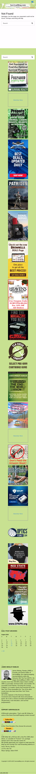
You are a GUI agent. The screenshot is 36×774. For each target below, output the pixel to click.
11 (11, 642)
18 (11, 644)
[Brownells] (18, 260)
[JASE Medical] (18, 595)
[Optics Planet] (18, 532)
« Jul (2, 651)
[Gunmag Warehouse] (18, 325)
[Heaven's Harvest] (18, 294)
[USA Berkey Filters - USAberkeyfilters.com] (18, 475)
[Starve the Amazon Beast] (18, 454)
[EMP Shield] (18, 496)
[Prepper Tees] (18, 553)
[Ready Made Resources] (18, 123)
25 (11, 645)
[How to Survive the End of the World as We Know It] (18, 386)
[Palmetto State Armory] (18, 159)
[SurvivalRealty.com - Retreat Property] (18, 76)
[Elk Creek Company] (18, 356)
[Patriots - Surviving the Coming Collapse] (18, 195)
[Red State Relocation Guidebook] (18, 574)
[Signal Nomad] (18, 226)
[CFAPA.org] (18, 615)
